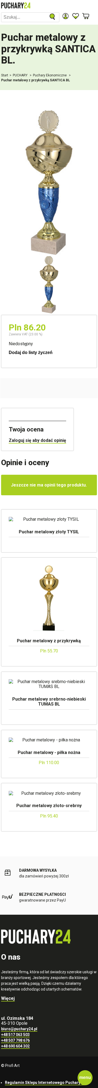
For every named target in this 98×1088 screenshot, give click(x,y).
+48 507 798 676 (15, 1040)
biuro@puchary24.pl (19, 1029)
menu (85, 1077)
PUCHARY (20, 75)
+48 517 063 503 (15, 1034)
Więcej (8, 998)
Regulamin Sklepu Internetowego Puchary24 (45, 1082)
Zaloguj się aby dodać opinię (37, 440)
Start (4, 75)
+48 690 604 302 (15, 1046)
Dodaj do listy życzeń (31, 352)
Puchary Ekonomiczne (50, 75)
